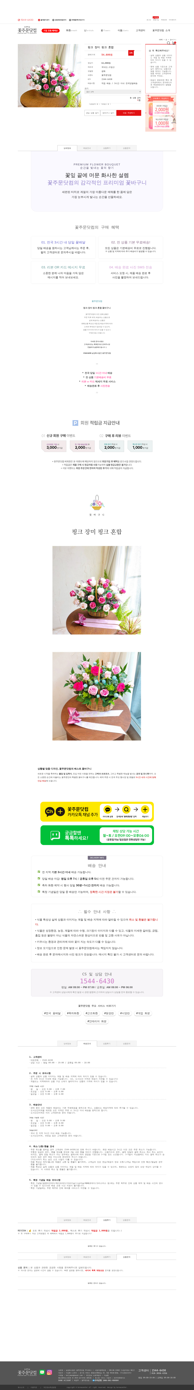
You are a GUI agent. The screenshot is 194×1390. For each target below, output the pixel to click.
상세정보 (67, 148)
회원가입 (156, 20)
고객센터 (140, 30)
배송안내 (87, 148)
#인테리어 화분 (97, 1021)
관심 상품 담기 (92, 113)
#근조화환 (92, 1013)
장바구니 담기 (108, 113)
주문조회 (164, 20)
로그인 (149, 20)
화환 (71, 30)
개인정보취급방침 (49, 1387)
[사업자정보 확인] (128, 1370)
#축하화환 (73, 1013)
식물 (123, 30)
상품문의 (126, 148)
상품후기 (107, 148)
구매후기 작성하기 (161, 98)
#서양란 (125, 1013)
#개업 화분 (143, 1013)
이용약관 (34, 1387)
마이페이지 (172, 20)
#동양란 (109, 1013)
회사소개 (21, 1387)
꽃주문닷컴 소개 (161, 30)
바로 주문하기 (129, 113)
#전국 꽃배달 (52, 1013)
